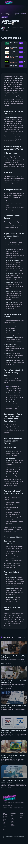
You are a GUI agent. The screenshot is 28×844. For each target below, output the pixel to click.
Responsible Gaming (18, 839)
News (21, 817)
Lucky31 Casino (4, 827)
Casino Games (12, 822)
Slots (7, 386)
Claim (21, 43)
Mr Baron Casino (5, 817)
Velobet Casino (4, 830)
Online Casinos (8, 13)
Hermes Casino (4, 820)
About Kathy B (22, 821)
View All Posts (22, 637)
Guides (21, 815)
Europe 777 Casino (4, 824)
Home (2, 13)
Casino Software (13, 825)
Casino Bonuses (12, 819)
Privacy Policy (8, 839)
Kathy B (9, 27)
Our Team (22, 819)
